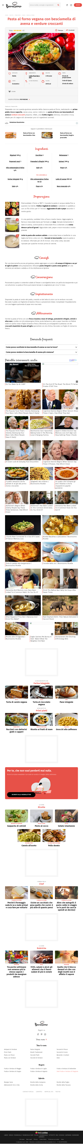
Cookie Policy (43, 1139)
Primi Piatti (7, 1052)
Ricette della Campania (37, 1082)
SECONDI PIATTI (29, 843)
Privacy (36, 1139)
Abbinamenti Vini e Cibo (12, 1085)
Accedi (78, 5)
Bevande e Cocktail (63, 1055)
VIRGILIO (11, 1135)
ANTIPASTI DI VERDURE (16, 823)
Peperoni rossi (14, 161)
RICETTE (11, 15)
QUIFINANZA (68, 1135)
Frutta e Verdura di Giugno (12, 1071)
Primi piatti (41, 710)
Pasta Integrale (35, 1049)
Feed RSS (57, 1091)
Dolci (58, 1058)
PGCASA (36, 1135)
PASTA (23, 15)
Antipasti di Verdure (10, 1049)
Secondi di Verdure (36, 1058)
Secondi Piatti (34, 1055)
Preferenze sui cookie (53, 1139)
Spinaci (61, 161)
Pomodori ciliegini (37, 161)
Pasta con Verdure (10, 1058)
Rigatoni (13, 155)
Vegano (14, 91)
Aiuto (62, 1139)
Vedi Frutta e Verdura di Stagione (67, 1071)
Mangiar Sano (8, 1082)
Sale (37, 168)
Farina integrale (13, 179)
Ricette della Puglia (63, 1082)
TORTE (41, 699)
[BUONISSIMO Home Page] (14, 5)
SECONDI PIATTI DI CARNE (54, 843)
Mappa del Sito (49, 1091)
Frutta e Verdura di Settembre (66, 1068)
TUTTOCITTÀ (52, 1135)
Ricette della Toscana (64, 1085)
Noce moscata (62, 186)
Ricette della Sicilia (36, 1085)
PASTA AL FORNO (31, 15)
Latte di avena (61, 179)
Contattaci (39, 1091)
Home (6, 15)
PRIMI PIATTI (18, 15)
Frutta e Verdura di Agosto (38, 1071)
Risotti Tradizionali (36, 1052)
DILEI (57, 1135)
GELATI (66, 823)
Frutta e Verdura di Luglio (38, 1068)
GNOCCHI (66, 727)
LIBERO (6, 1135)
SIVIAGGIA (61, 1135)
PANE (66, 699)
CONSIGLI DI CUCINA (16, 900)
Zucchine (39, 155)
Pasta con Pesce (9, 1055)
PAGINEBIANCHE (43, 1135)
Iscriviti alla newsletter (21, 794)
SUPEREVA (41, 1136)
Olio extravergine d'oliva (15, 168)
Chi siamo (21, 1139)
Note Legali (29, 1139)
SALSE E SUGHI (41, 823)
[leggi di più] (77, 123)
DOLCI (16, 699)
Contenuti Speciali (28, 1091)
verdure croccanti (18, 115)
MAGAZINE (16, 964)
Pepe (62, 168)
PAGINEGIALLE (18, 1135)
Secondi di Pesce (62, 1049)
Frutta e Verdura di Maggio (12, 1068)
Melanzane (63, 155)
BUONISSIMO (75, 1135)
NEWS (41, 964)
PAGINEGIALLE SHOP (28, 1135)
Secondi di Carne (62, 1052)
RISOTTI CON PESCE (41, 727)
